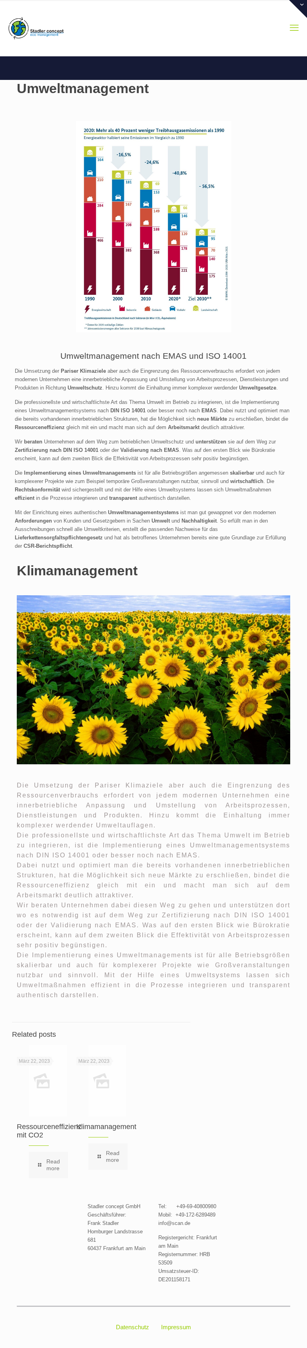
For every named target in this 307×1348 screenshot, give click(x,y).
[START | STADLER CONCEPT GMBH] (36, 28)
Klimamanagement (106, 1127)
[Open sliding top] (298, 9)
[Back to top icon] (268, 1331)
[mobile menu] (294, 28)
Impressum (176, 1327)
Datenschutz (132, 1327)
